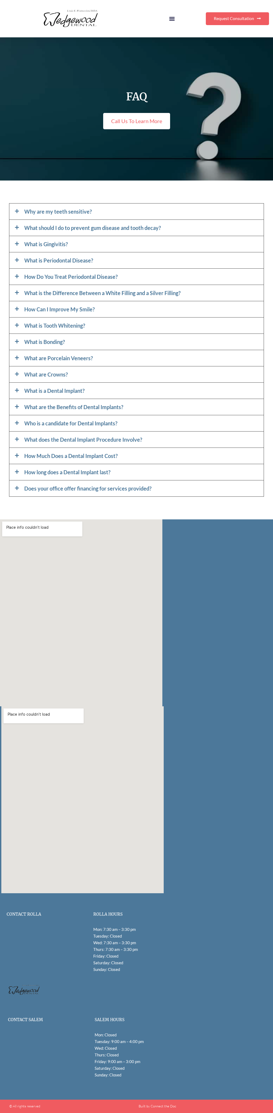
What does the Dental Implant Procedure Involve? (83, 439)
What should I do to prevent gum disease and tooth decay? (92, 228)
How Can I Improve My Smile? (59, 309)
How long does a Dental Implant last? (67, 472)
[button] (171, 18)
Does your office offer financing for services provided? (87, 488)
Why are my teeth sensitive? (58, 211)
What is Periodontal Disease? (58, 260)
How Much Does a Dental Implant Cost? (71, 456)
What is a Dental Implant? (54, 390)
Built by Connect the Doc (157, 1106)
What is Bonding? (44, 342)
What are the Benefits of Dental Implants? (73, 407)
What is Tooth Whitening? (54, 325)
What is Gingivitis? (46, 244)
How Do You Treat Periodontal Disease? (71, 276)
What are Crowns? (46, 374)
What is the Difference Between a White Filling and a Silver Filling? (102, 293)
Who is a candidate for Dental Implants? (70, 423)
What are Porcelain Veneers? (58, 358)
